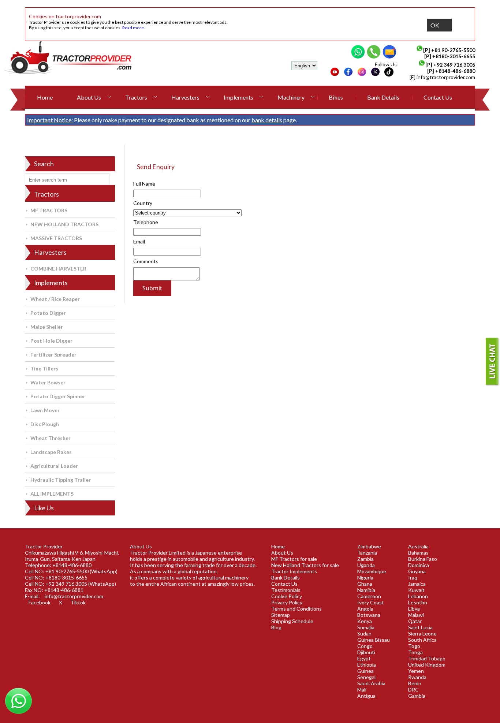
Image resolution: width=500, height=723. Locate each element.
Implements (238, 97)
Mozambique (371, 571)
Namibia (366, 590)
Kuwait (416, 590)
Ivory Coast (370, 602)
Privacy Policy (286, 602)
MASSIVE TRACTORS (56, 238)
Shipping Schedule (292, 621)
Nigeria (365, 577)
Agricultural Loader (54, 466)
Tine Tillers (44, 368)
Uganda (366, 565)
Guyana (417, 571)
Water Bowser (48, 382)
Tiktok (78, 602)
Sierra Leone (422, 633)
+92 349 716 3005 (454, 65)
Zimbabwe (369, 546)
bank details (266, 119)
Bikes (336, 97)
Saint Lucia (420, 627)
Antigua (366, 696)
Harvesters (185, 97)
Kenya (364, 621)
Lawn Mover (45, 410)
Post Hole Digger (51, 341)
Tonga (415, 652)
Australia (418, 546)
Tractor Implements (294, 571)
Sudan (364, 633)
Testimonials (286, 590)
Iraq (412, 577)
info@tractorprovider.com (446, 77)
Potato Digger (48, 313)
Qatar (415, 621)
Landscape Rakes (51, 452)
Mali (361, 689)
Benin (414, 683)
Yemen (416, 671)
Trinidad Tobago (426, 658)
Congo (365, 646)
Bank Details (383, 97)
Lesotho (417, 602)
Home (45, 97)
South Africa (422, 640)
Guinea (365, 671)
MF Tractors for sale (294, 559)
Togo (414, 646)
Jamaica (417, 584)
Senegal (366, 677)
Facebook (40, 602)
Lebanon (418, 596)
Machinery (291, 97)
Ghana (364, 584)
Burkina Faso (422, 559)
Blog (276, 627)
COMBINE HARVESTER (58, 268)
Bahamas (418, 552)
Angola (365, 608)
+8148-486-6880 (455, 71)
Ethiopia (366, 664)
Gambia (416, 696)
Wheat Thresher (50, 438)
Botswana (368, 615)
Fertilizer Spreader (53, 354)
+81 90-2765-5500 (453, 50)
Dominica (418, 565)
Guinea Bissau (373, 640)
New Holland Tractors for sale (305, 565)
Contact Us (437, 97)
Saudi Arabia (371, 683)
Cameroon (369, 596)
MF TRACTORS (48, 210)
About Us (89, 97)
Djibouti (366, 652)
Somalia (365, 627)
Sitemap (280, 615)
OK (434, 25)
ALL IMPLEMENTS (52, 494)
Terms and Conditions (296, 608)
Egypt (364, 658)
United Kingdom (426, 664)
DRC (413, 689)
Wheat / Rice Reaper (55, 299)
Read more (133, 27)
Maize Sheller (46, 327)
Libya (414, 608)
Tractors (136, 97)
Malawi (416, 615)
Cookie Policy (286, 596)
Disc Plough (44, 424)
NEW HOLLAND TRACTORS (64, 224)
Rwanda (417, 677)
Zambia (365, 559)
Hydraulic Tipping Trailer (60, 480)
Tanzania (367, 552)
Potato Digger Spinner (57, 396)
